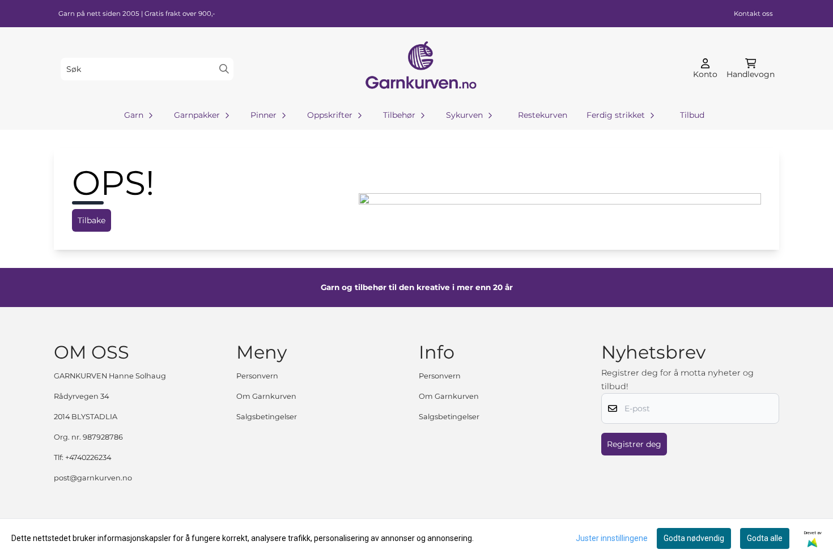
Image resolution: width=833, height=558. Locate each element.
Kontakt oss (753, 14)
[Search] (224, 69)
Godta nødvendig (694, 538)
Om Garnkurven (266, 396)
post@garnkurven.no (93, 478)
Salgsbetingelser (266, 416)
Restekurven (542, 115)
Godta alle (765, 538)
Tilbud (692, 115)
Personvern (257, 376)
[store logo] (419, 68)
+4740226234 (88, 457)
